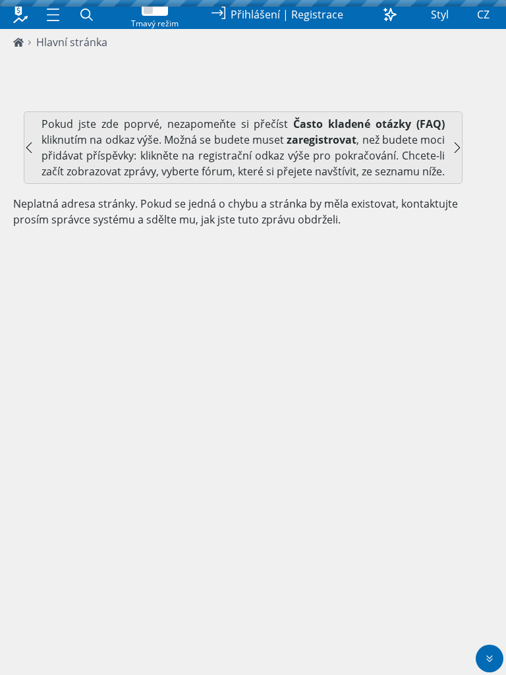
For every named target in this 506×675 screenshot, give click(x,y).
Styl (440, 14)
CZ (483, 14)
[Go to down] (489, 658)
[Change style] (390, 14)
